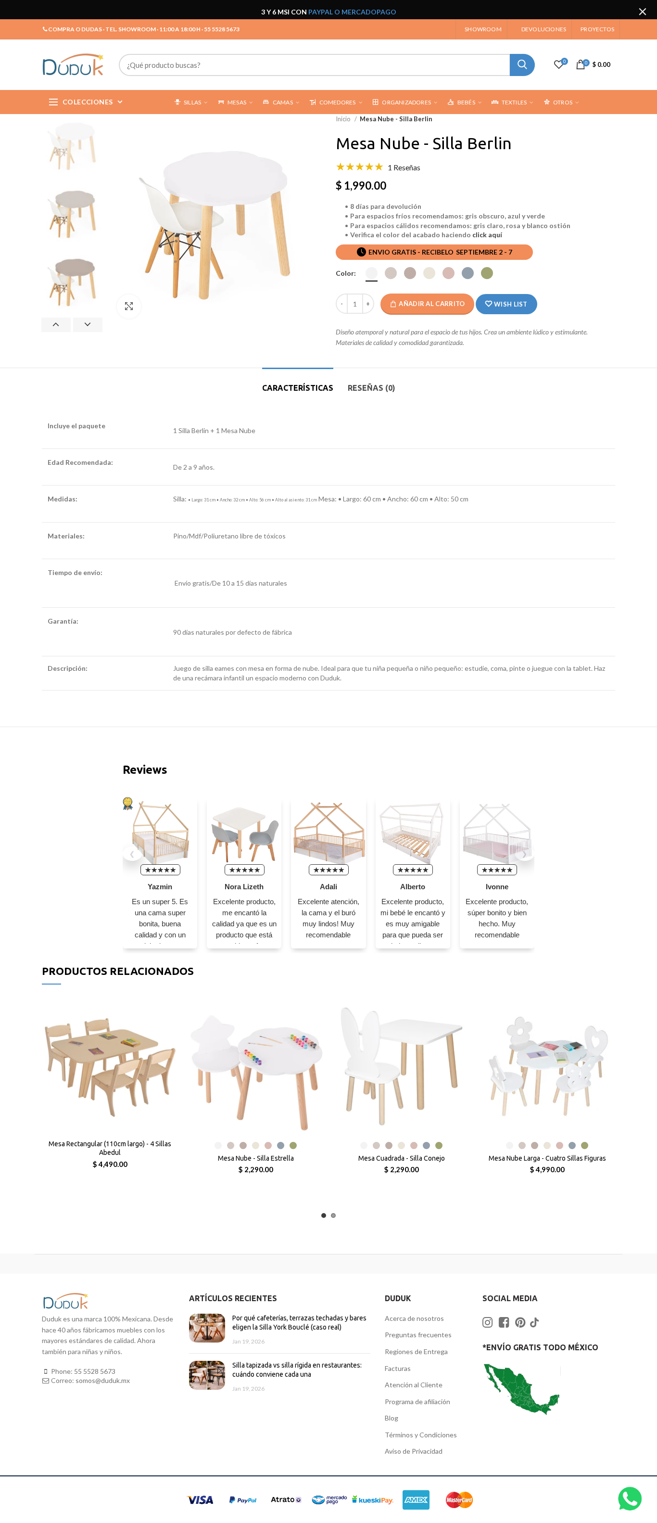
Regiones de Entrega (416, 1351)
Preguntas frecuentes (418, 1335)
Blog (391, 1418)
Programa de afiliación (417, 1401)
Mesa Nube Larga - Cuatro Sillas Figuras (547, 1158)
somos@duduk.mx (103, 1380)
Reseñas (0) (371, 388)
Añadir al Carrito (432, 303)
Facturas (398, 1368)
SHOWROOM (483, 29)
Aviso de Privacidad (413, 1451)
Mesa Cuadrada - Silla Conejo (401, 1158)
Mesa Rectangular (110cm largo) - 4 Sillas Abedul (110, 1148)
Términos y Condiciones (421, 1435)
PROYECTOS (597, 29)
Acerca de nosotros (414, 1318)
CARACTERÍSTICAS (297, 388)
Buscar (522, 65)
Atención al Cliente (413, 1385)
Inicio (344, 119)
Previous (56, 325)
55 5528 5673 (94, 1371)
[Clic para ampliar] (129, 306)
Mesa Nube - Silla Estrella (256, 1158)
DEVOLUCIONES (543, 29)
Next (87, 325)
